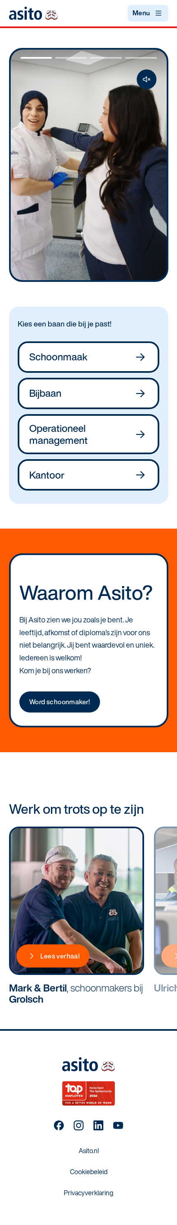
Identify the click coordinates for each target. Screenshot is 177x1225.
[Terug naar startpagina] (33, 13)
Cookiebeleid (88, 1172)
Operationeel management (58, 434)
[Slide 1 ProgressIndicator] (71, 58)
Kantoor (47, 474)
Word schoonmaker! (59, 702)
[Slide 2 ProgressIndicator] (106, 58)
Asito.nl (89, 1151)
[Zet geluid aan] (146, 79)
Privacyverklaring (88, 1193)
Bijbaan (45, 393)
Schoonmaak (58, 356)
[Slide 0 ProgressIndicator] (36, 58)
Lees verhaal (60, 956)
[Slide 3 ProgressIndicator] (141, 58)
